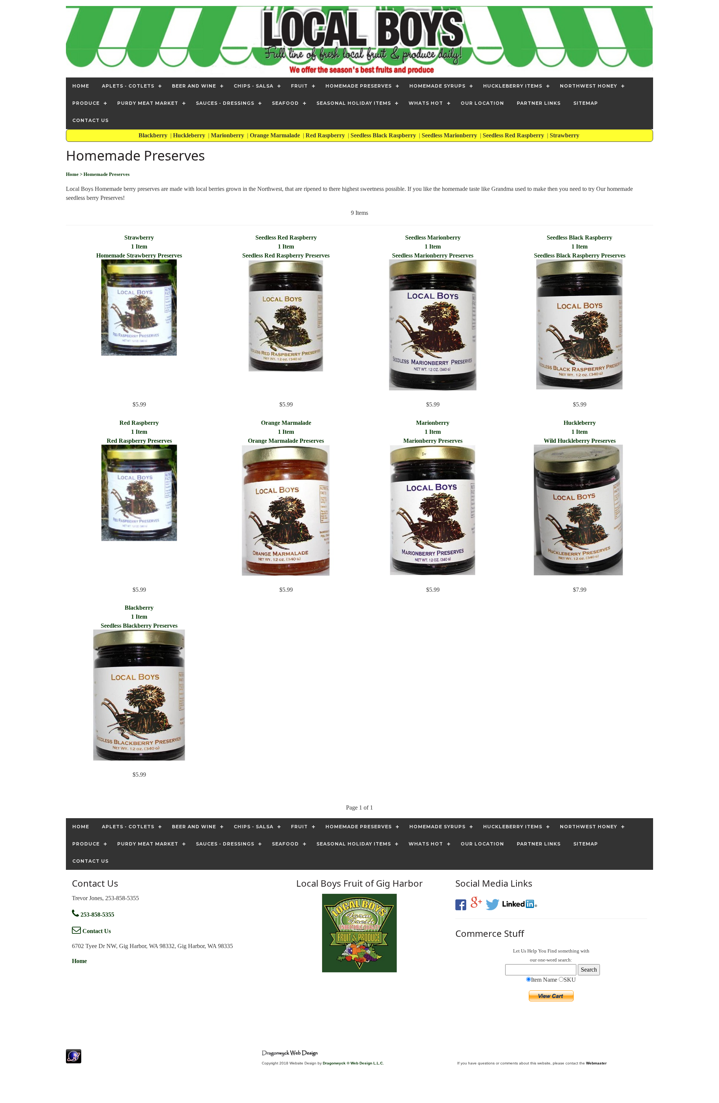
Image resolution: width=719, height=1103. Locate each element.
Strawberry (565, 135)
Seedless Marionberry (450, 135)
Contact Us (96, 931)
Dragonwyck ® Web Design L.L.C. (353, 1063)
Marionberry (228, 135)
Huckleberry (190, 135)
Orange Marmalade (275, 135)
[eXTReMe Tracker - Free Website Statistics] (73, 1059)
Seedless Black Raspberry (384, 135)
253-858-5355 (96, 914)
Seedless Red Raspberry (514, 135)
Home (79, 961)
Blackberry (154, 135)
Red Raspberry (326, 135)
